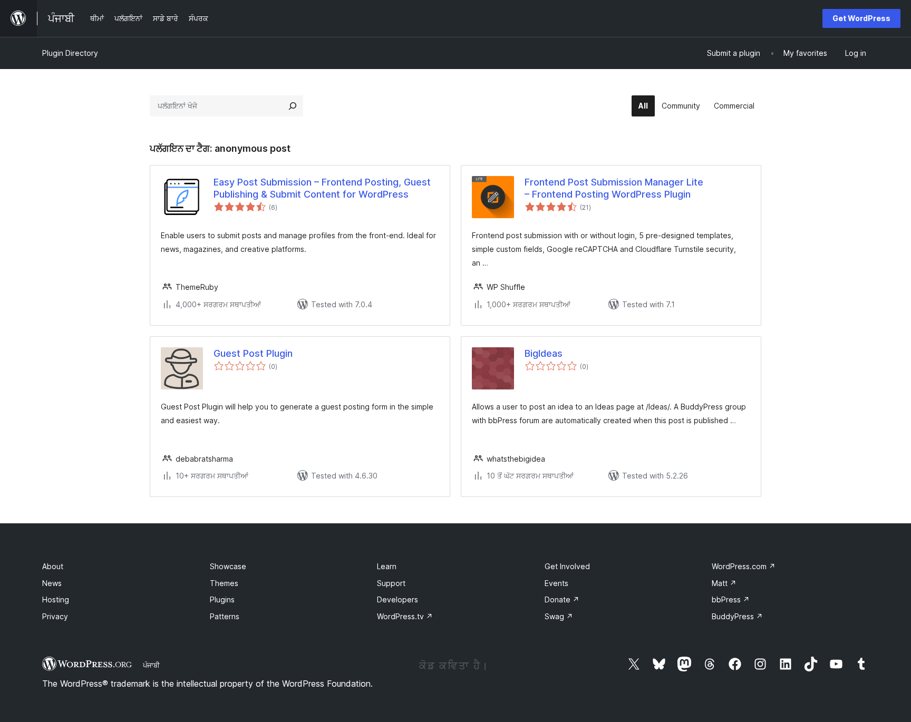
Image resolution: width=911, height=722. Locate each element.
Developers (397, 599)
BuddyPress (737, 616)
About (52, 566)
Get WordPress (861, 18)
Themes (224, 583)
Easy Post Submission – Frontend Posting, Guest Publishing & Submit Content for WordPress (322, 188)
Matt (724, 583)
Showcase (228, 566)
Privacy (55, 616)
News (52, 583)
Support (391, 583)
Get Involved (567, 566)
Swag (559, 616)
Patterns (224, 616)
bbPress (731, 599)
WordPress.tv (405, 616)
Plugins (222, 599)
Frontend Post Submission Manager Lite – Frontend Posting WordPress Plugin (614, 188)
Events (556, 583)
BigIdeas (544, 353)
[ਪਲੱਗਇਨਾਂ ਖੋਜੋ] (292, 105)
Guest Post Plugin (253, 353)
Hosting (55, 599)
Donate (562, 599)
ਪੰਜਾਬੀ (151, 665)
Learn (386, 566)
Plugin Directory (70, 52)
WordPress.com (744, 566)
